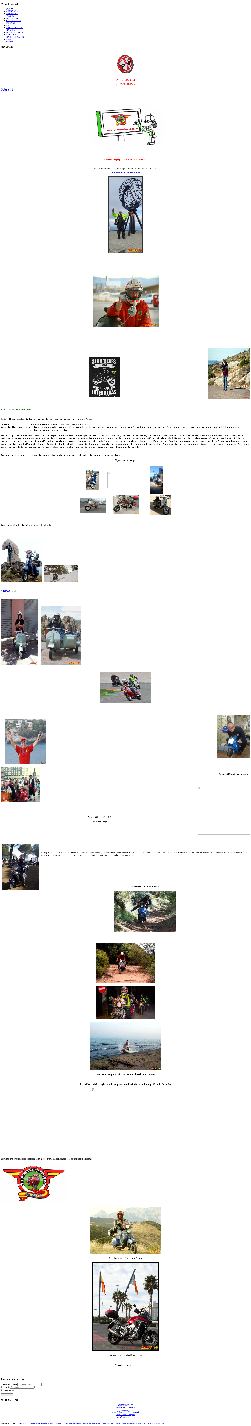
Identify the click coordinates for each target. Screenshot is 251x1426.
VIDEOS (10, 16)
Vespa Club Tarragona (125, 1414)
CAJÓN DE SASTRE (15, 37)
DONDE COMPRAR (15, 32)
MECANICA (12, 23)
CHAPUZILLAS (13, 20)
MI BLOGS (11, 39)
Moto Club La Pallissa (125, 1407)
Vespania (125, 1410)
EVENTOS (11, 35)
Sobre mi (7, 89)
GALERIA (11, 30)
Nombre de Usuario (9, 1384)
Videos (5, 591)
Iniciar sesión (7, 1395)
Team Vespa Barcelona (125, 1417)
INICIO (9, 9)
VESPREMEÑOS (125, 1405)
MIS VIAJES (12, 13)
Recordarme (6, 1390)
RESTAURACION (14, 28)
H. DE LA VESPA (14, 18)
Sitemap (9, 42)
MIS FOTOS (11, 25)
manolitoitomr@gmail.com (125, 172)
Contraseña (5, 1387)
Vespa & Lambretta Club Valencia (126, 1412)
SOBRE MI (11, 11)
